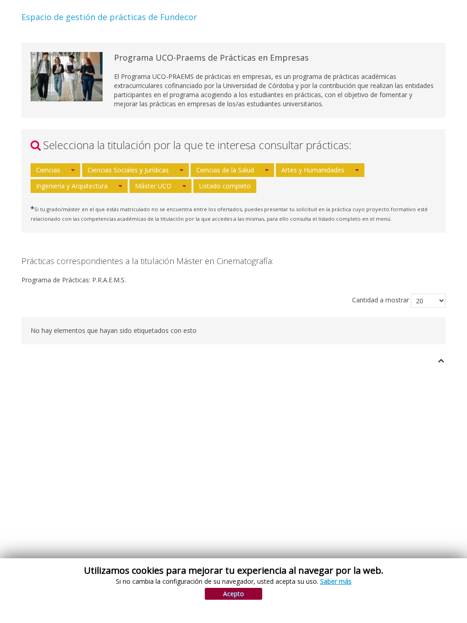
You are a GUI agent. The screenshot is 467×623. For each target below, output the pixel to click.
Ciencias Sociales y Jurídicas (128, 170)
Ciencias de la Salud (225, 170)
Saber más (336, 581)
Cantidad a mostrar (380, 300)
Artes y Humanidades (312, 170)
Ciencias (48, 170)
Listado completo (225, 186)
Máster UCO (153, 186)
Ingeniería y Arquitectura (72, 186)
